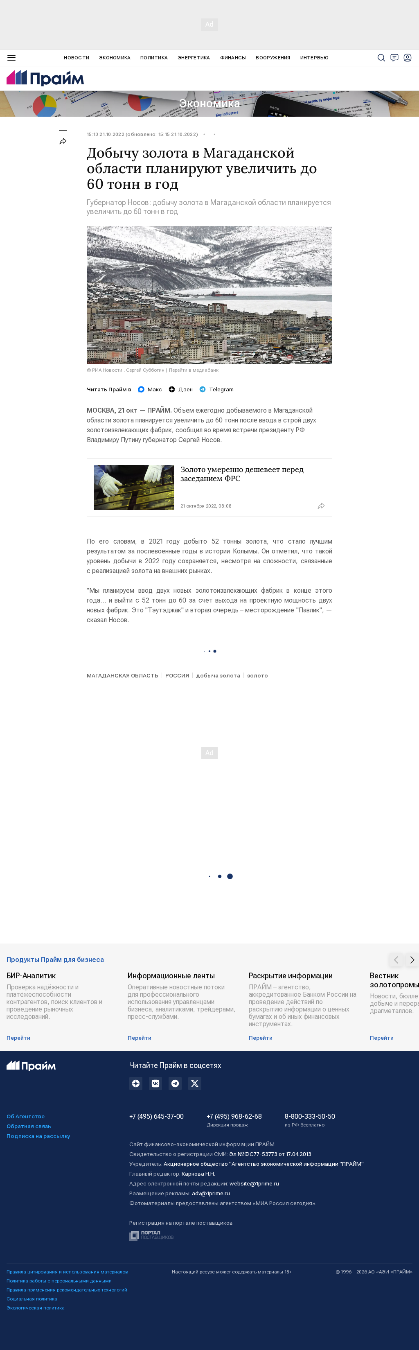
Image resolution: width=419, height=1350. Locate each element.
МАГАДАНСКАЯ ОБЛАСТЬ (122, 675)
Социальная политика (32, 1299)
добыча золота (218, 675)
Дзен (185, 389)
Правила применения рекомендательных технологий (67, 1290)
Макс (155, 389)
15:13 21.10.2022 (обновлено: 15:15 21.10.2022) (142, 134)
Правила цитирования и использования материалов (67, 1272)
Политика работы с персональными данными (59, 1281)
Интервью (314, 58)
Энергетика (194, 58)
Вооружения (273, 58)
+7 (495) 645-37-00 (156, 1116)
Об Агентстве (26, 1116)
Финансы (233, 58)
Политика (154, 58)
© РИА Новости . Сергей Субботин (125, 370)
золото (257, 675)
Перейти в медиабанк (194, 370)
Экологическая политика (36, 1308)
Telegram (221, 389)
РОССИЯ (177, 675)
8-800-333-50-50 (310, 1120)
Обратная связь (29, 1126)
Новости (76, 58)
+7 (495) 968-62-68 (234, 1120)
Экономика (115, 58)
